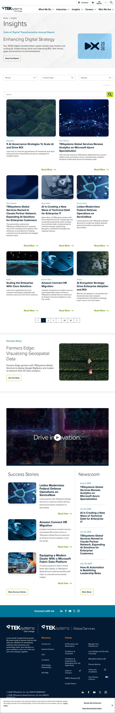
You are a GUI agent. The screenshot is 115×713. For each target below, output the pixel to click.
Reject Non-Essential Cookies (92, 708)
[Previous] (38, 320)
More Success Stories (17, 592)
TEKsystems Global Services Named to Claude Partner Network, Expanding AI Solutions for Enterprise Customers (92, 544)
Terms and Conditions (92, 670)
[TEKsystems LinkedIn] (61, 611)
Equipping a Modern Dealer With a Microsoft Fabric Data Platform (55, 558)
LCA (43, 654)
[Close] (112, 705)
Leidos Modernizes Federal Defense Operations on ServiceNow (52, 490)
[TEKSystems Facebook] (65, 611)
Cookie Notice (70, 683)
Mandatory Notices (95, 659)
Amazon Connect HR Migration (53, 524)
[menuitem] (46, 9)
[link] (20, 77)
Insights (76, 9)
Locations (45, 660)
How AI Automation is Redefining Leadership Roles (92, 570)
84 (65, 320)
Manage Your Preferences (93, 645)
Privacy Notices (94, 664)
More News (87, 592)
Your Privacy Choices (93, 678)
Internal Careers (48, 649)
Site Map (45, 672)
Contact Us (46, 644)
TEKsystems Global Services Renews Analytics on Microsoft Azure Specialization (91, 493)
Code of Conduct (68, 671)
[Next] (77, 320)
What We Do (45, 9)
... (59, 320)
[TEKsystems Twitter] (74, 611)
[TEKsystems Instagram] (78, 611)
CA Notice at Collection (70, 652)
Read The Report (12, 58)
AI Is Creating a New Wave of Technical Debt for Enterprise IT (92, 517)
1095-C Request (71, 678)
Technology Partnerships (46, 666)
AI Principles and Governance (71, 645)
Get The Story (14, 378)
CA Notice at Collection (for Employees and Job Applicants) (72, 662)
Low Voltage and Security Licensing (98, 652)
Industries (61, 9)
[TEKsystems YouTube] (70, 611)
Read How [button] (63, 513)
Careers (89, 9)
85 (71, 320)
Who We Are (105, 9)
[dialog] (57, 705)
